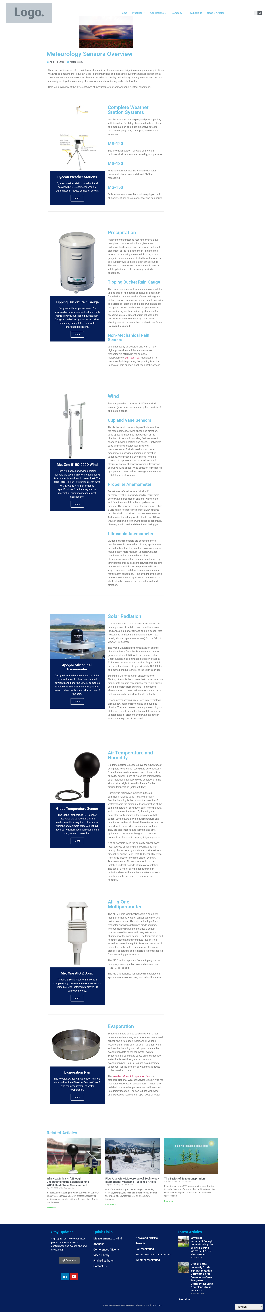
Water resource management (153, 1254)
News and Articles (147, 1237)
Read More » (52, 1208)
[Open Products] (144, 13)
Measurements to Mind (107, 1238)
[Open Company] (184, 13)
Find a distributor (103, 1260)
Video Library (101, 1255)
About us (98, 1244)
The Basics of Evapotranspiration (184, 1178)
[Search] (259, 13)
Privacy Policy (157, 1305)
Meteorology (76, 61)
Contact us (100, 1266)
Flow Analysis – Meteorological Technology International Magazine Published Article (132, 1180)
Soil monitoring (145, 1249)
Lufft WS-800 (132, 357)
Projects (141, 1243)
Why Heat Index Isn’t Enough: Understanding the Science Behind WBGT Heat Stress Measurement (68, 1182)
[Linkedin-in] (65, 1276)
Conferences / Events (106, 1249)
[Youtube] (74, 1276)
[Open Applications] (165, 13)
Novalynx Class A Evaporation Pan (131, 1076)
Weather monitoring (148, 1260)
